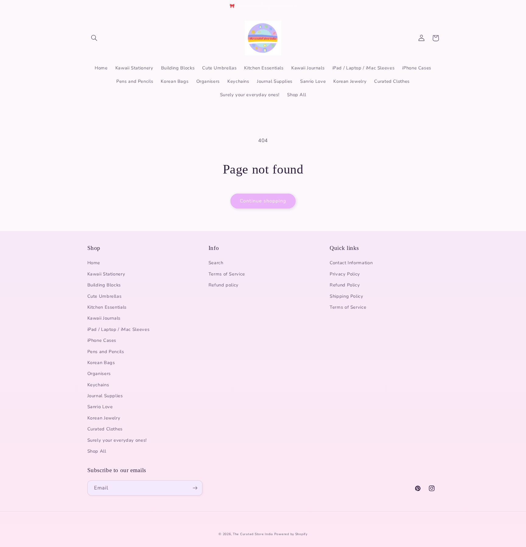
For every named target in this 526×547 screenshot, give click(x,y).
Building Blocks (104, 285)
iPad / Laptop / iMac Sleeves (118, 329)
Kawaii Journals (104, 318)
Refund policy (224, 285)
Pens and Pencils (105, 352)
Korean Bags (101, 362)
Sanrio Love (100, 407)
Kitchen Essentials (107, 307)
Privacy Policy (345, 274)
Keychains (98, 385)
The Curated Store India (253, 534)
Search (216, 263)
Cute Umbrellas (104, 296)
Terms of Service (227, 274)
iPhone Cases (102, 340)
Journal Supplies (105, 396)
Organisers (99, 373)
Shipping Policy (346, 296)
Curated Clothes (105, 429)
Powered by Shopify (290, 534)
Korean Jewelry (104, 418)
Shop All (96, 451)
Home (93, 263)
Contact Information (351, 263)
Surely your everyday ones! (117, 440)
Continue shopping (263, 201)
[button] (94, 38)
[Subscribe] (195, 487)
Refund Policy (345, 285)
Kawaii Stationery (106, 274)
